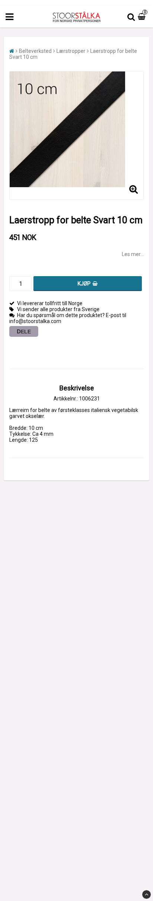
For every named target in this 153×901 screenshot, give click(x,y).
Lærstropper (70, 51)
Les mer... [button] (133, 254)
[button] (142, 17)
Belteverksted (35, 51)
